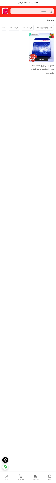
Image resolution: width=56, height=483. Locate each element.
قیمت (16, 27)
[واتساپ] (5, 467)
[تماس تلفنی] (5, 460)
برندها (29, 27)
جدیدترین (44, 27)
